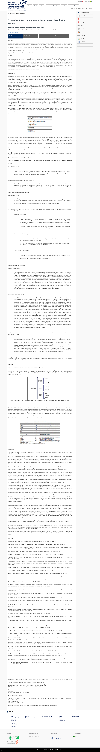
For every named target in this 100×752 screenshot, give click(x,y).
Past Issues (61, 719)
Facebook (83, 41)
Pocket (82, 38)
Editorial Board (14, 720)
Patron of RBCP (14, 725)
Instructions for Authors (52, 6)
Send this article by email (86, 28)
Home (29, 6)
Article (10, 35)
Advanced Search (73, 6)
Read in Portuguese (85, 12)
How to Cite (83, 32)
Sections (12, 722)
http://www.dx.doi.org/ (13, 32)
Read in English (84, 15)
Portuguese (87, 1)
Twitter (82, 44)
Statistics (41, 35)
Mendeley (83, 35)
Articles (64, 6)
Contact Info (13, 726)
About (35, 6)
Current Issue (62, 717)
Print (82, 25)
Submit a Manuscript (30, 717)
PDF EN (82, 22)
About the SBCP (14, 719)
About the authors (27, 35)
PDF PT (82, 19)
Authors (42, 6)
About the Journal (15, 717)
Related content (58, 35)
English (79, 1)
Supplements (62, 720)
